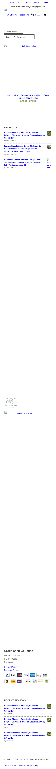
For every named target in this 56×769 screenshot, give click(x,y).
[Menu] (38, 14)
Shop (20, 2)
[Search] (31, 15)
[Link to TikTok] (49, 762)
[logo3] (23, 15)
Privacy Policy (10, 666)
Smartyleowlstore (24, 413)
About (28, 2)
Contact (37, 2)
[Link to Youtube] (36, 762)
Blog (46, 2)
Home (12, 2)
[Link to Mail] (40, 762)
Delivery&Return (11, 670)
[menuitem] (12, 2)
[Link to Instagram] (45, 762)
